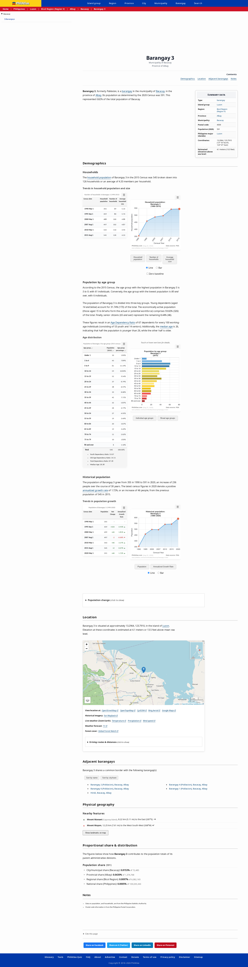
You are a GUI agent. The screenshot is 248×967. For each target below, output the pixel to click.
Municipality (160, 3)
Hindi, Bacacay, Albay (101, 792)
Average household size (169, 259)
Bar (160, 267)
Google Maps (168, 710)
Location (202, 78)
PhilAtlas (22, 3)
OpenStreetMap (109, 710)
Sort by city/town (109, 778)
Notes (234, 78)
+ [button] (87, 644)
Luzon (33, 9)
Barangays (9, 19)
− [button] (87, 648)
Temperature (118, 720)
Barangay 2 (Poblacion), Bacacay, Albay (110, 784)
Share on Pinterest (165, 945)
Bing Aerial (153, 710)
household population (99, 177)
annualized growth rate (95, 490)
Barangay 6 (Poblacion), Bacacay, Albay (110, 788)
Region (112, 3)
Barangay (181, 3)
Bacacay (85, 9)
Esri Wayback (110, 715)
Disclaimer (184, 957)
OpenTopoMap (126, 710)
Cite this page (91, 934)
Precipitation (133, 720)
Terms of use (149, 957)
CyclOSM (141, 710)
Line (151, 267)
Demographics (188, 78)
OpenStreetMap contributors (192, 704)
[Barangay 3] (144, 670)
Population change (99, 600)
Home (5, 9)
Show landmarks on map (95, 833)
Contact (123, 957)
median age (166, 326)
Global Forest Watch (107, 731)
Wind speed (148, 720)
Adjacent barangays (218, 78)
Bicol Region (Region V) (53, 9)
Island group (94, 3)
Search (198, 3)
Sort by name (91, 778)
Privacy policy (167, 957)
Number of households (154, 258)
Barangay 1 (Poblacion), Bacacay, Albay (188, 788)
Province (129, 3)
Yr (104, 726)
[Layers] (87, 700)
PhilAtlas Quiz (74, 957)
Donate (135, 957)
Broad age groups (167, 418)
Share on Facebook (94, 945)
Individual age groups (144, 418)
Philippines (19, 9)
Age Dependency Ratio (123, 322)
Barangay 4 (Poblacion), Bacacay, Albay (188, 784)
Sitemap (198, 957)
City (144, 3)
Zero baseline (156, 273)
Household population (137, 258)
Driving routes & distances (103, 742)
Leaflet (176, 704)
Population (141, 567)
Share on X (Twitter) (118, 945)
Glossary (49, 957)
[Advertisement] (24, 67)
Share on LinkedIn (142, 945)
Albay (73, 9)
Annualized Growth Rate (163, 567)
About (97, 957)
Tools (60, 957)
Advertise (110, 957)
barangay (221, 100)
